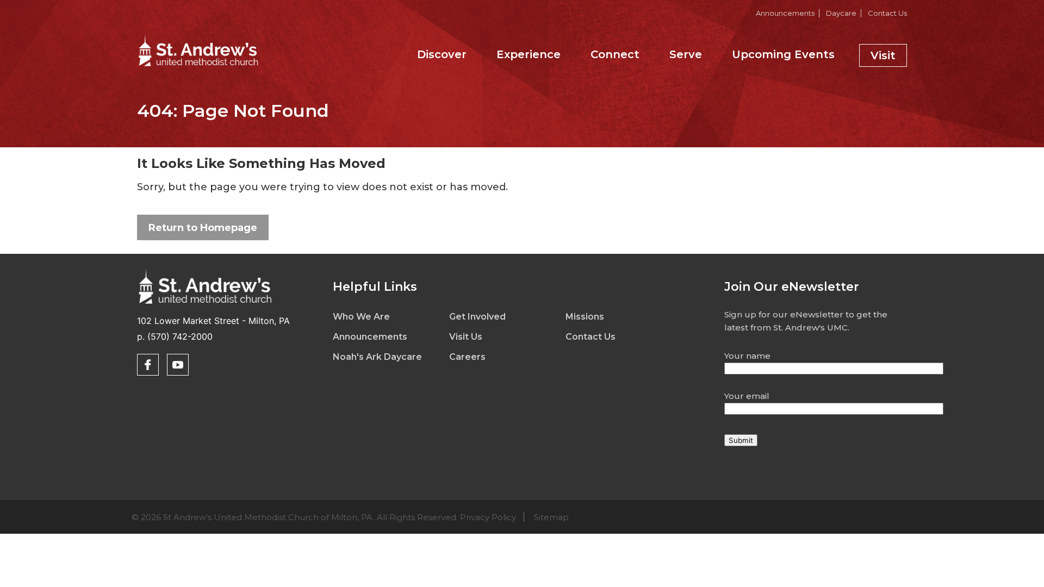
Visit (883, 55)
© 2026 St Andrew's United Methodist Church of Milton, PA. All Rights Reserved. (350, 517)
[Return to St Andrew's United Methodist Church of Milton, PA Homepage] (198, 67)
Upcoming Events (783, 54)
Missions (585, 316)
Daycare (841, 13)
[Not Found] (205, 305)
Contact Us (887, 13)
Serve (685, 54)
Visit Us (465, 337)
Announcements (785, 13)
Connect (615, 54)
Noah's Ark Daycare (377, 357)
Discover (442, 54)
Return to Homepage (202, 228)
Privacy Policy (488, 517)
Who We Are (361, 316)
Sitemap (551, 517)
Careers (467, 357)
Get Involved (477, 316)
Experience (528, 54)
